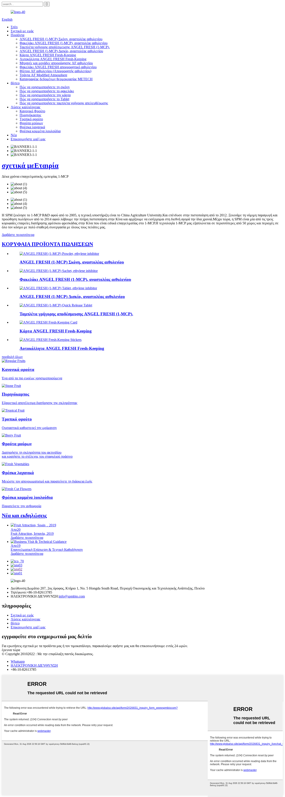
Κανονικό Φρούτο (32, 111)
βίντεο (15, 83)
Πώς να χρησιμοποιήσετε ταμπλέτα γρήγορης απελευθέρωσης (64, 103)
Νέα (14, 135)
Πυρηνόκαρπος (30, 115)
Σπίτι (14, 27)
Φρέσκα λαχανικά (32, 127)
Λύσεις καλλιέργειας (25, 107)
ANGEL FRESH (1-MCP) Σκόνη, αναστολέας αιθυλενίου (61, 39)
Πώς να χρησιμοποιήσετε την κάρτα (45, 95)
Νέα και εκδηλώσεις (24, 515)
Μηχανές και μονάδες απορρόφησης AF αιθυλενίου (56, 63)
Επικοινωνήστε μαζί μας (28, 139)
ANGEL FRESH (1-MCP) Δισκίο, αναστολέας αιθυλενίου (61, 51)
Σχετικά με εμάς (22, 31)
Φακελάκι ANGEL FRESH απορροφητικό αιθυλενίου (58, 67)
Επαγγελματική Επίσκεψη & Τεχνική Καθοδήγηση (47, 549)
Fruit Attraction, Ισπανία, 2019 (32, 533)
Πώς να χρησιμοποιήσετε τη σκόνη (44, 87)
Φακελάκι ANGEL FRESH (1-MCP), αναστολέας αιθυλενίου (64, 43)
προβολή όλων (12, 357)
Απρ (15, 529)
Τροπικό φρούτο (31, 119)
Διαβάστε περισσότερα (18, 235)
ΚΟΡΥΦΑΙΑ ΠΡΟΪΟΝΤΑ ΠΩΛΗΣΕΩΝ (47, 244)
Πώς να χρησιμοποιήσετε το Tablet (44, 99)
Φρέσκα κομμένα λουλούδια (40, 131)
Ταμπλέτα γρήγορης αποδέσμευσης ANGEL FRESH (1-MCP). (65, 47)
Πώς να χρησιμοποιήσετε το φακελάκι (47, 91)
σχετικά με (30, 165)
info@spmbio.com (72, 596)
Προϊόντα (17, 35)
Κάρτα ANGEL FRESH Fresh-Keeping (48, 55)
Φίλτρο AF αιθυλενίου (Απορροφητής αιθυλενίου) (55, 71)
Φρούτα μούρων (31, 123)
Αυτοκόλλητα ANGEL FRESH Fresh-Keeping (53, 59)
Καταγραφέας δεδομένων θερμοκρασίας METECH (56, 79)
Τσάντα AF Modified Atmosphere (43, 75)
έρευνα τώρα (11, 650)
